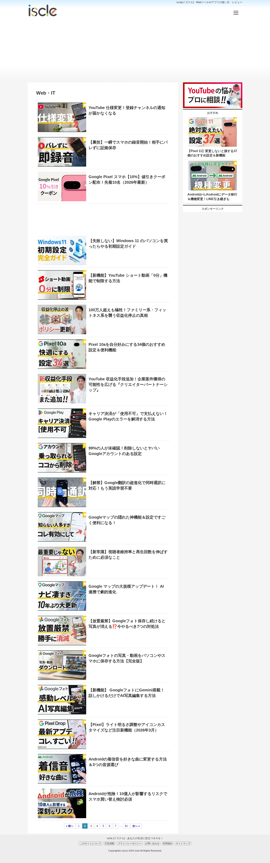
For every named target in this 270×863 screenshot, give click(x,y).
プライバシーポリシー (130, 843)
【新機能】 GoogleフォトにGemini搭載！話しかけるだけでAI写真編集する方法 (126, 693)
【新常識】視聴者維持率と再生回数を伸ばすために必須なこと (128, 554)
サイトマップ (183, 843)
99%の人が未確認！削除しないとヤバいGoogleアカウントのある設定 (124, 451)
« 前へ (69, 825)
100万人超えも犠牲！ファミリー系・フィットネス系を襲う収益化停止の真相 (127, 313)
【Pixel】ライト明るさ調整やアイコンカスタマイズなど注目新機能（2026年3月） (127, 727)
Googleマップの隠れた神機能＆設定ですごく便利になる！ (127, 520)
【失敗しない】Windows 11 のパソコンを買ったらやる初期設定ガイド (128, 243)
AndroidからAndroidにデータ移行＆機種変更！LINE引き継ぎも (212, 196)
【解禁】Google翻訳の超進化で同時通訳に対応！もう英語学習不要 (127, 485)
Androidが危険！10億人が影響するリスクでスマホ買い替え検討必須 (128, 796)
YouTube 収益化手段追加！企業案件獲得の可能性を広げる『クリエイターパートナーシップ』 (128, 384)
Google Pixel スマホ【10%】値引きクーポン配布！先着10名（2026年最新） (127, 179)
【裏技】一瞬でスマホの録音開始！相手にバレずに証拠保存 (128, 145)
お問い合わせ (152, 843)
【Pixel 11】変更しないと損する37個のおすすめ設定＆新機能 (212, 153)
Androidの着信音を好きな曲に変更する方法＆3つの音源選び (128, 762)
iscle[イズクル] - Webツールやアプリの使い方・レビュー (209, 2)
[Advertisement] (135, 49)
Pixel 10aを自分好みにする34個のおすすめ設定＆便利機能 (127, 347)
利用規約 (167, 843)
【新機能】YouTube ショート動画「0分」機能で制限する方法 (128, 278)
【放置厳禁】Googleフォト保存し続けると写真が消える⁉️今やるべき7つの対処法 (127, 624)
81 (126, 825)
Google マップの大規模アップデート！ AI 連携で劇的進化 (126, 589)
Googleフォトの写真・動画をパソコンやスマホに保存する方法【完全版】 (127, 658)
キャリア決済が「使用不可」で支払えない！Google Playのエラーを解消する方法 (128, 416)
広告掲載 (109, 843)
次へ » (136, 825)
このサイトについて (90, 843)
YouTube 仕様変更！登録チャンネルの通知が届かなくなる (127, 110)
